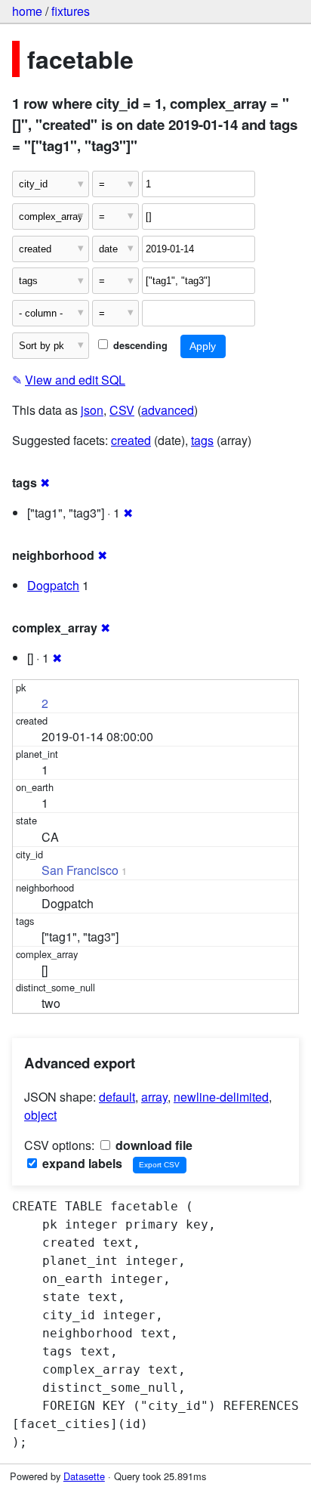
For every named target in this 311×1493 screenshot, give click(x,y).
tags (202, 440)
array (154, 1096)
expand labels (80, 1163)
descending (139, 345)
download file (152, 1145)
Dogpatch (53, 585)
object (40, 1115)
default (117, 1096)
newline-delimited (221, 1096)
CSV (121, 410)
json (92, 410)
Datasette (84, 1476)
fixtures (70, 11)
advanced (167, 410)
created (131, 440)
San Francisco (80, 870)
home (27, 11)
